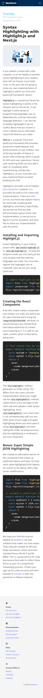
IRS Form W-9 (11, 610)
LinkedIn (9, 678)
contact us (19, 573)
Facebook (9, 675)
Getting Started (12, 631)
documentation (10, 189)
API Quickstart (11, 634)
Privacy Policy (11, 658)
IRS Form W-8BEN (13, 614)
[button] (40, 3)
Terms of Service (12, 654)
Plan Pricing (10, 651)
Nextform (18, 539)
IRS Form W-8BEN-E (13, 617)
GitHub (8, 671)
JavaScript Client (12, 638)
